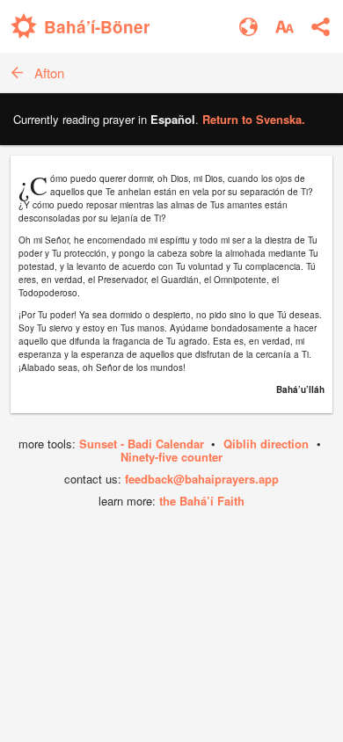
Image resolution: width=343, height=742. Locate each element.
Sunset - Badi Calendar (141, 443)
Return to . (253, 119)
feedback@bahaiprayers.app (202, 478)
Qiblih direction (266, 443)
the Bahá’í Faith (201, 500)
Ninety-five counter (171, 456)
